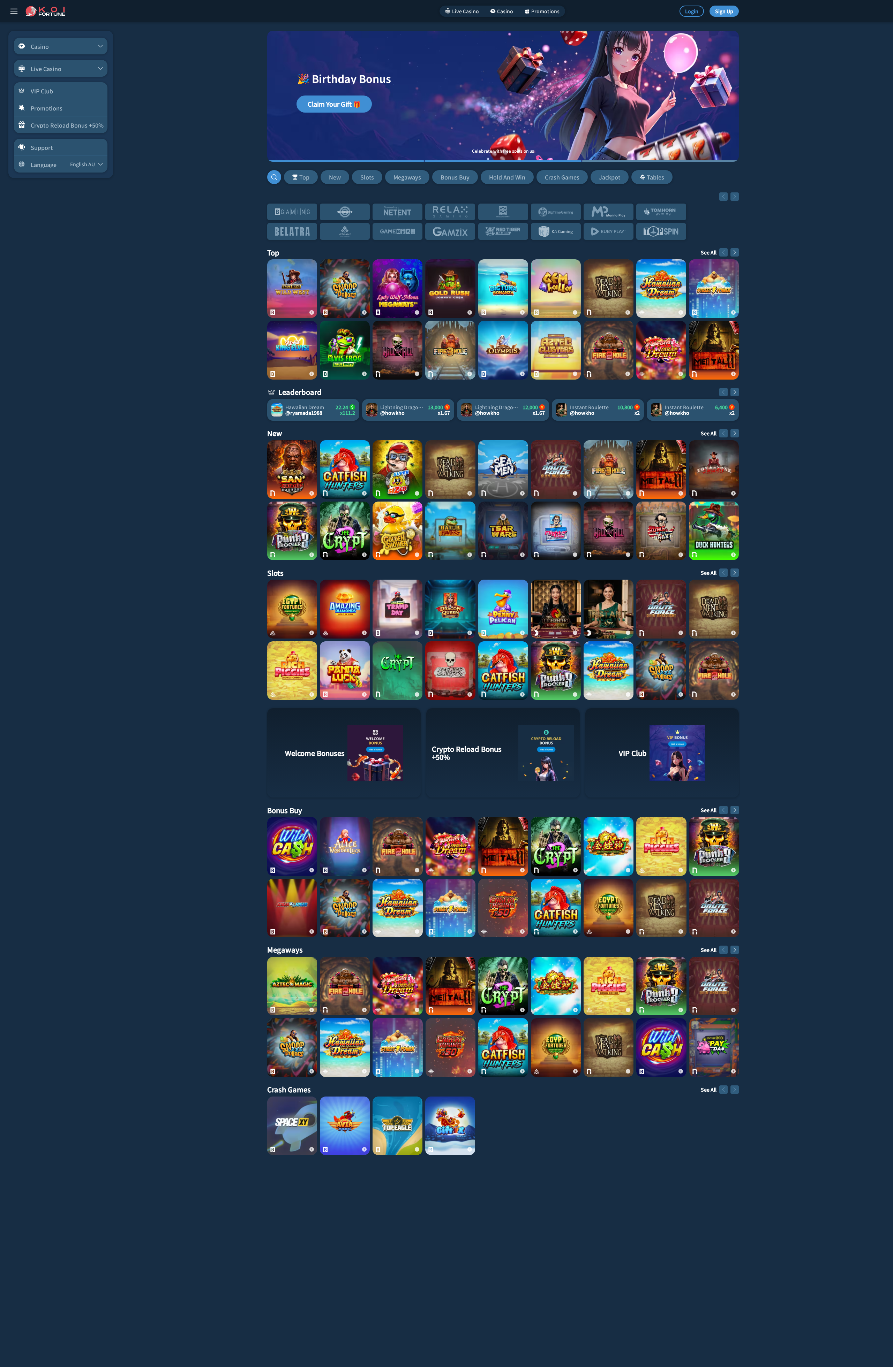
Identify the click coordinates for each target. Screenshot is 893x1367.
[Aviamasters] (345, 1126)
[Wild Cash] (292, 846)
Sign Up (724, 11)
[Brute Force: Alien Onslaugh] (556, 469)
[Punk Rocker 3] (292, 531)
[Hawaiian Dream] (661, 288)
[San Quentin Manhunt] (292, 469)
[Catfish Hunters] (345, 469)
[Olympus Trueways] (503, 350)
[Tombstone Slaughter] (714, 469)
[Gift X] (450, 1126)
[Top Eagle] (397, 1126)
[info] (311, 312)
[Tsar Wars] (503, 531)
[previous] (723, 196)
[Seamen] (503, 469)
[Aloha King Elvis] (292, 350)
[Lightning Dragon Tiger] (556, 609)
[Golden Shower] (397, 531)
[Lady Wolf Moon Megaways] (397, 288)
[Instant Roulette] (608, 609)
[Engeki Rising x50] (503, 908)
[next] (734, 196)
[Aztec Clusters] (556, 350)
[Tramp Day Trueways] (397, 609)
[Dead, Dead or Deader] (450, 670)
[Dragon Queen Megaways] (450, 609)
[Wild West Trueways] (292, 288)
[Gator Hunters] (450, 531)
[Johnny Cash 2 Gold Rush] (450, 288)
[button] (478, 177)
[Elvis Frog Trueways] (345, 350)
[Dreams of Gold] (608, 846)
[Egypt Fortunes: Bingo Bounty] (292, 609)
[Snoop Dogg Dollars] (345, 288)
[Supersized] (397, 469)
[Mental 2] (714, 350)
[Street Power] (714, 288)
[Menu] (14, 11)
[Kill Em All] (397, 350)
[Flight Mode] (556, 531)
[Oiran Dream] (661, 350)
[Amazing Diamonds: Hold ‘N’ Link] (345, 609)
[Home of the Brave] (661, 531)
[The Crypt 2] (345, 531)
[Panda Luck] (345, 670)
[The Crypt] (397, 670)
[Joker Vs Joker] (292, 908)
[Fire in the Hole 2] (608, 350)
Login (691, 11)
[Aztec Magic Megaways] (292, 986)
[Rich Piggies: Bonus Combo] (292, 670)
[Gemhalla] (556, 288)
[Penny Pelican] (503, 609)
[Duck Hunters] (714, 531)
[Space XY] (292, 1126)
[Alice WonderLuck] (345, 846)
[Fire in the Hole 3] (450, 350)
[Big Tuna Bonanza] (503, 288)
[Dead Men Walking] (608, 288)
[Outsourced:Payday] (714, 1047)
